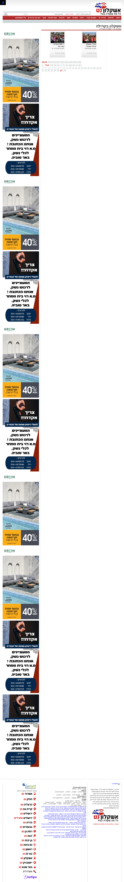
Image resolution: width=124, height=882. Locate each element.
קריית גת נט (50, 836)
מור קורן (73, 817)
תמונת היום (66, 795)
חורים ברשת (73, 809)
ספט (70, 65)
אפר (54, 65)
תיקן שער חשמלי (81, 836)
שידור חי (102, 18)
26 (58, 70)
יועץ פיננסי (82, 824)
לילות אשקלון (76, 798)
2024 (70, 62)
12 (76, 68)
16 (88, 68)
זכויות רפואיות (70, 827)
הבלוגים (59, 802)
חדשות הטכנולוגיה (75, 814)
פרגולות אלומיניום (74, 837)
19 (97, 68)
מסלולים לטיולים (81, 815)
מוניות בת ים (82, 833)
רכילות (84, 798)
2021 (58, 62)
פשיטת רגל (67, 817)
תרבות (62, 18)
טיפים (67, 811)
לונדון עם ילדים (46, 807)
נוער (78, 804)
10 (70, 68)
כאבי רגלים (51, 822)
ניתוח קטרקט (60, 811)
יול (64, 65)
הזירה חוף (61, 833)
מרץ (51, 65)
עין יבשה (82, 822)
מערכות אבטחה (70, 834)
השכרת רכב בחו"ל (61, 807)
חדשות (111, 18)
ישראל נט (83, 830)
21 (43, 70)
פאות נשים (73, 831)
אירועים (59, 795)
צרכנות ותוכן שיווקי (79, 787)
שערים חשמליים (81, 811)
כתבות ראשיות (50, 802)
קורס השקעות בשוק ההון (62, 818)
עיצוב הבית (72, 811)
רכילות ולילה (81, 796)
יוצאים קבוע (60, 817)
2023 (66, 62)
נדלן (80, 789)
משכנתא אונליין (50, 824)
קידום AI (47, 809)
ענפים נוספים (69, 801)
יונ (61, 65)
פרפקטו (58, 824)
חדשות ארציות (59, 792)
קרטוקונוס (53, 811)
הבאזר (53, 807)
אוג (67, 65)
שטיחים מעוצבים (69, 830)
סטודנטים (80, 831)
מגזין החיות (65, 809)
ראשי (118, 18)
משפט (74, 792)
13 (79, 68)
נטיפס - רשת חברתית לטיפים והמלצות (106, 824)
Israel (63, 827)
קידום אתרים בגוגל (80, 808)
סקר (68, 18)
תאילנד (67, 820)
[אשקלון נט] (116, 783)
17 (91, 68)
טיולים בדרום (72, 815)
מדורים (84, 804)
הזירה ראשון (54, 833)
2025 (75, 62)
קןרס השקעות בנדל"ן (50, 817)
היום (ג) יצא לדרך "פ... (57, 48)
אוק (74, 65)
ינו (43, 65)
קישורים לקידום (65, 824)
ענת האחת (52, 18)
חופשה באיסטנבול (80, 827)
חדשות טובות (74, 818)
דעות (84, 802)
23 (49, 70)
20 (100, 68)
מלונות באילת (82, 809)
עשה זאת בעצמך (69, 808)
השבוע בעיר (91, 18)
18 (94, 68)
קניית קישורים (82, 807)
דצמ (80, 65)
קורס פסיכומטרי (55, 815)
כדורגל (84, 801)
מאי (58, 65)
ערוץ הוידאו (77, 802)
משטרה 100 (82, 792)
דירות (79, 821)
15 (85, 68)
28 (65, 70)
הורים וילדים (82, 818)
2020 (53, 62)
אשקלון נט (117, 29)
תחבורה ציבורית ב (76, 805)
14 (82, 68)
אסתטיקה (49, 827)
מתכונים (47, 815)
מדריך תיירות (59, 808)
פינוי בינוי (66, 814)
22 (46, 70)
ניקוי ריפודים (74, 833)
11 (73, 68)
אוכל (84, 789)
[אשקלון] (106, 15)
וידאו (82, 18)
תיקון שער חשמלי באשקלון (78, 820)
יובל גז (77, 830)
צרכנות (74, 789)
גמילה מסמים (75, 824)
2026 (79, 62)
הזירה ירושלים (79, 834)
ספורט (75, 18)
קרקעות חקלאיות (70, 836)
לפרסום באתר (58, 14)
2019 (49, 62)
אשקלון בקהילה (105, 29)
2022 (62, 62)
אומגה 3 (52, 830)
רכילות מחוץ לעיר (58, 798)
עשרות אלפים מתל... (90, 48)
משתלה (67, 833)
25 (55, 70)
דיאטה (84, 817)
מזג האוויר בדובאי (74, 822)
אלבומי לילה (76, 795)
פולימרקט (58, 822)
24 (52, 70)
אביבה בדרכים (34, 18)
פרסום (82, 837)
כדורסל (78, 801)
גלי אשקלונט (20, 18)
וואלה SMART (56, 827)
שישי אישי (67, 804)
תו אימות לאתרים (55, 809)
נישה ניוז (83, 814)
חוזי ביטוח (65, 822)
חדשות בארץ (68, 802)
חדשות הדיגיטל (50, 808)
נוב (77, 65)
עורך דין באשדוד (60, 836)
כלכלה (68, 792)
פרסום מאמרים (72, 807)
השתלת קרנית (60, 820)
